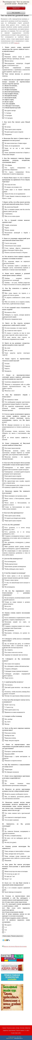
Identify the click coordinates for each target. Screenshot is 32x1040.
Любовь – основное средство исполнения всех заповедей (16, 279)
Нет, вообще (8, 719)
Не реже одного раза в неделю (14, 132)
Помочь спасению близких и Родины (16, 252)
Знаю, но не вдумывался (12, 146)
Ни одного (8, 925)
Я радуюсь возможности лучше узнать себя (16, 298)
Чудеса (7, 227)
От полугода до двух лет (12, 874)
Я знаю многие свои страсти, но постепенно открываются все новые (16, 338)
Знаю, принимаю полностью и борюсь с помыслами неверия (16, 153)
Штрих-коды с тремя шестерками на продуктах (16, 757)
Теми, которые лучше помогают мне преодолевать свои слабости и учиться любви (16, 857)
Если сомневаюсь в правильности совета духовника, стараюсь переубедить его (16, 618)
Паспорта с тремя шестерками (14, 751)
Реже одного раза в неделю (13, 129)
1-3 (6, 927)
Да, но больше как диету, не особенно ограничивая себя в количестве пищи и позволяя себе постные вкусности (16, 645)
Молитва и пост (9, 391)
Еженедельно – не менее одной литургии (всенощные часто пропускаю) (16, 473)
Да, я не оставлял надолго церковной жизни (16, 889)
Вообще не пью (9, 735)
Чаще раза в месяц (10, 738)
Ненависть (8, 371)
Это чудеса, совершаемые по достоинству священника (16, 168)
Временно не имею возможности (15, 712)
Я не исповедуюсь (10, 561)
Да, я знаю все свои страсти (13, 330)
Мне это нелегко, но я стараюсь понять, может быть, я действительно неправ (16, 303)
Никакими (8, 860)
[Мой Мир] (7, 940)
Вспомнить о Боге (10, 312)
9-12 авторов (9, 118)
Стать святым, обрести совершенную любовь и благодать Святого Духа (16, 249)
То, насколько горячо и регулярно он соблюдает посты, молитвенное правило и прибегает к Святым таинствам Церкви (16, 268)
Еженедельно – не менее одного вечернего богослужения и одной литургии (16, 468)
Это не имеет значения (12, 820)
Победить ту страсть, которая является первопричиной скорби (16, 316)
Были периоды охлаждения (13, 892)
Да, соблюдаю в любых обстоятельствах (17, 666)
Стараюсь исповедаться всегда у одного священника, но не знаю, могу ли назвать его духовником (16, 538)
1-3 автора (8, 113)
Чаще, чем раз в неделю (12, 740)
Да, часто (7, 722)
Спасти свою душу (10, 243)
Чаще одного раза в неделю (13, 520)
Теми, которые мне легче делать (14, 854)
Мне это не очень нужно (12, 216)
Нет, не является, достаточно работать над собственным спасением (16, 797)
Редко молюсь (9, 678)
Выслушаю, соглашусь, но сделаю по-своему (16, 634)
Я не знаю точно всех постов (13, 652)
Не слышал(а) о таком (11, 399)
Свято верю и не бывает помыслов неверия (16, 190)
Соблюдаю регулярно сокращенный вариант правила (16, 675)
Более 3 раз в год (10, 705)
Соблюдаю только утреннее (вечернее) (16, 671)
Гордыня (7, 366)
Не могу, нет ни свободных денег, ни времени (16, 839)
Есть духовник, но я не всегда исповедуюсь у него (16, 533)
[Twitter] (3, 940)
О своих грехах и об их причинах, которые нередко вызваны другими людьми (16, 577)
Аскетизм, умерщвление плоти (14, 382)
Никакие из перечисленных (13, 760)
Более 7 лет (8, 879)
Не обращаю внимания (12, 772)
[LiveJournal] (9, 940)
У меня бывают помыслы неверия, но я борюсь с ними (16, 197)
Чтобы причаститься (11, 564)
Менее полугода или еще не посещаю (16, 871)
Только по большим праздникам (14, 478)
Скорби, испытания (11, 225)
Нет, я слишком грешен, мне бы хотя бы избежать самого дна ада (16, 210)
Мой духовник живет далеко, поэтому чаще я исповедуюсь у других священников (16, 547)
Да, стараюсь (9, 650)
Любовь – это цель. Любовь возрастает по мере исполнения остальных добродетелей (16, 283)
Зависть (7, 368)
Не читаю (8, 127)
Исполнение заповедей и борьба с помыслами (16, 233)
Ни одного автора (10, 110)
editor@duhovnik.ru (18, 1038)
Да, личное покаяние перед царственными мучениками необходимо (16, 784)
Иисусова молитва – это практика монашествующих (16, 458)
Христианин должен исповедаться (15, 566)
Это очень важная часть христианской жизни (16, 814)
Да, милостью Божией (11, 207)
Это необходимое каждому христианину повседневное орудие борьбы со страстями (16, 403)
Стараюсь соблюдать (11, 669)
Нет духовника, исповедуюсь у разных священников (16, 543)
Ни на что (8, 606)
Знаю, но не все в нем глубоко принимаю (16, 149)
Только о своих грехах (11, 580)
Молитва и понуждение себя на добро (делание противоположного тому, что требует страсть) (16, 386)
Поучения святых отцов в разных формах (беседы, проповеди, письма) (16, 58)
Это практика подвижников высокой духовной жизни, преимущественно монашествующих (16, 408)
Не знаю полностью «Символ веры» (16, 143)
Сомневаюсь (8, 214)
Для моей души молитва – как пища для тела (16, 688)
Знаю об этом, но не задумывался (15, 194)
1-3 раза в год (9, 707)
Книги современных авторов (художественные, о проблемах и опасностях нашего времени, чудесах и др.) (16, 70)
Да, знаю (7, 348)
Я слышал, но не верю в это (13, 187)
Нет (6, 781)
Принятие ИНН (9, 754)
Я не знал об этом (10, 184)
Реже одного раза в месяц (12, 515)
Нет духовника (9, 609)
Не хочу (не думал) (10, 842)
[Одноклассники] (5, 940)
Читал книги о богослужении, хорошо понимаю (16, 499)
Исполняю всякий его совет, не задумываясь (16, 623)
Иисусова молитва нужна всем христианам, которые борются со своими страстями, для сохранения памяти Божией (16, 453)
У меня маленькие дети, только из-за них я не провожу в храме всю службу (16, 486)
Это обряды (8, 165)
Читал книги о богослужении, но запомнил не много (16, 504)
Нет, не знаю (9, 350)
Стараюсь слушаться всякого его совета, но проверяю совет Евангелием (16, 627)
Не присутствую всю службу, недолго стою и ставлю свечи (16, 482)
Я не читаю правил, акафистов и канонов (16, 438)
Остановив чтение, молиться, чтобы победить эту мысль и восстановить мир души (16, 433)
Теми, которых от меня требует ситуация (17, 851)
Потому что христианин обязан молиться (17, 696)
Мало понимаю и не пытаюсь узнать (16, 496)
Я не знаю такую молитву (12, 448)
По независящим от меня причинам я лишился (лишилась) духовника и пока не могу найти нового (16, 553)
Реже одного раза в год (12, 710)
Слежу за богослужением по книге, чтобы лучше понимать (16, 508)
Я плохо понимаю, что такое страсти (16, 328)
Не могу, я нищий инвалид (13, 835)
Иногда (7, 724)
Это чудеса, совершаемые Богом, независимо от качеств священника (16, 173)
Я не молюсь (9, 685)
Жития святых (9, 61)
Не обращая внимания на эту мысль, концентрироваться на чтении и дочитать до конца (16, 427)
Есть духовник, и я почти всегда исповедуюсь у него (16, 528)
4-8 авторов (8, 115)
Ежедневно (8, 134)
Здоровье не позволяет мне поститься (16, 655)
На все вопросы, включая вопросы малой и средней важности (16, 599)
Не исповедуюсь (10, 587)
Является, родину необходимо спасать (16, 794)
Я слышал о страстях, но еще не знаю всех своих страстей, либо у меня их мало (16, 334)
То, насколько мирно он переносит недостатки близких (16, 262)
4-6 (6, 930)
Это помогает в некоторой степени (15, 817)
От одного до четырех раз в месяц (15, 518)
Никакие (7, 54)
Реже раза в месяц (10, 733)
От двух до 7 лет (10, 876)
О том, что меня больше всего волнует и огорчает (16, 583)
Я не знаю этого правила (12, 664)
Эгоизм (7, 363)
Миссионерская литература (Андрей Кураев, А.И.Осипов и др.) (16, 64)
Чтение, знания (9, 230)
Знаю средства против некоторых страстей (16, 354)
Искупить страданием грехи (13, 319)
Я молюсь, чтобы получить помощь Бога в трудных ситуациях (16, 692)
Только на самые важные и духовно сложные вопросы (16, 603)
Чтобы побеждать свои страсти (14, 569)
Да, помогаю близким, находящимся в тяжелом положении (16, 832)
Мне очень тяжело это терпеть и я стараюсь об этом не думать (16, 294)
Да (5, 829)
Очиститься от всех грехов (13, 246)
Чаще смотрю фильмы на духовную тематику (16, 75)
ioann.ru (16, 43)
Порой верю (8, 769)
